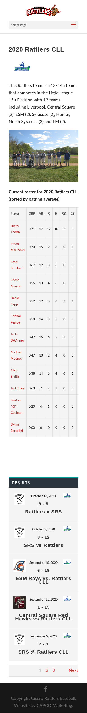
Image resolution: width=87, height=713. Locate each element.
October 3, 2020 (43, 529)
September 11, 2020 (43, 599)
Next (73, 670)
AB (41, 213)
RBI (64, 213)
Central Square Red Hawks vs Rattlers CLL (43, 617)
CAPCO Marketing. (55, 706)
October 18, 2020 (43, 496)
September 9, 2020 (43, 636)
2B (73, 213)
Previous (17, 670)
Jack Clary (18, 388)
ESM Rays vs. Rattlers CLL (43, 580)
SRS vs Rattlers (43, 545)
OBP (32, 213)
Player (15, 213)
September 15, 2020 (43, 563)
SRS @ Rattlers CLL (43, 652)
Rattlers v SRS (43, 512)
